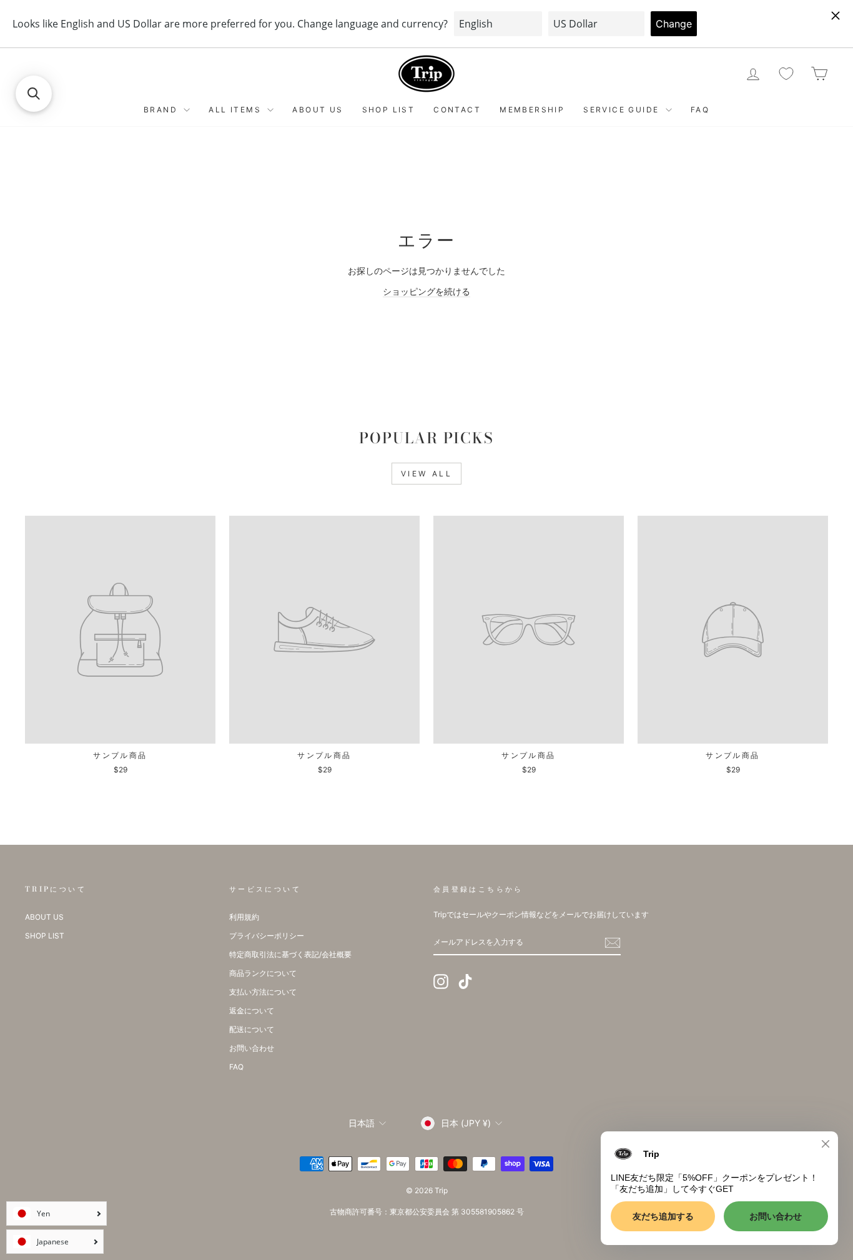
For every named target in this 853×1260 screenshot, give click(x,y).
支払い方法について (263, 992)
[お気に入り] (786, 74)
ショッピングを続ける (426, 291)
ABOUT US (317, 109)
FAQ (700, 109)
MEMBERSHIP (532, 109)
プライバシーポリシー (266, 935)
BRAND (162, 109)
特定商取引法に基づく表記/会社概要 (290, 954)
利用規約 (244, 917)
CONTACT (457, 109)
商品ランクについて (263, 973)
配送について (251, 1029)
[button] (34, 94)
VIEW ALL (427, 473)
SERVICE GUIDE (623, 109)
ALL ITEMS (236, 109)
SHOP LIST (388, 109)
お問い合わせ (251, 1048)
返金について (251, 1010)
